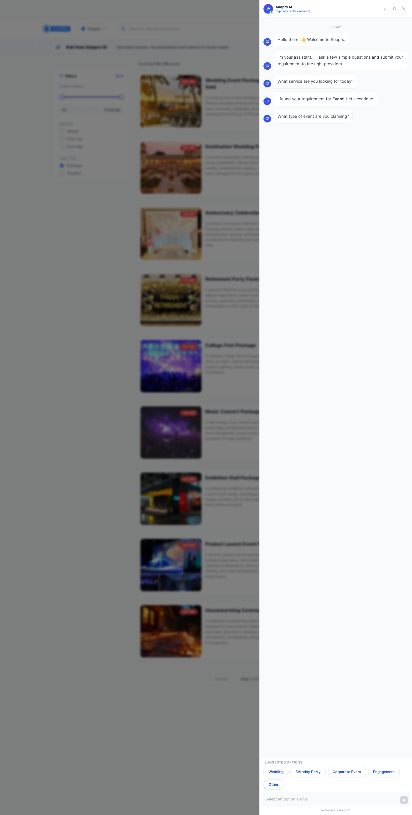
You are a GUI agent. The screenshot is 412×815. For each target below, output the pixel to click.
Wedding (275, 771)
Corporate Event (347, 771)
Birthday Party (308, 771)
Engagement (384, 771)
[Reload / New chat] (394, 9)
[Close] (403, 9)
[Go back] (385, 9)
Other (273, 784)
